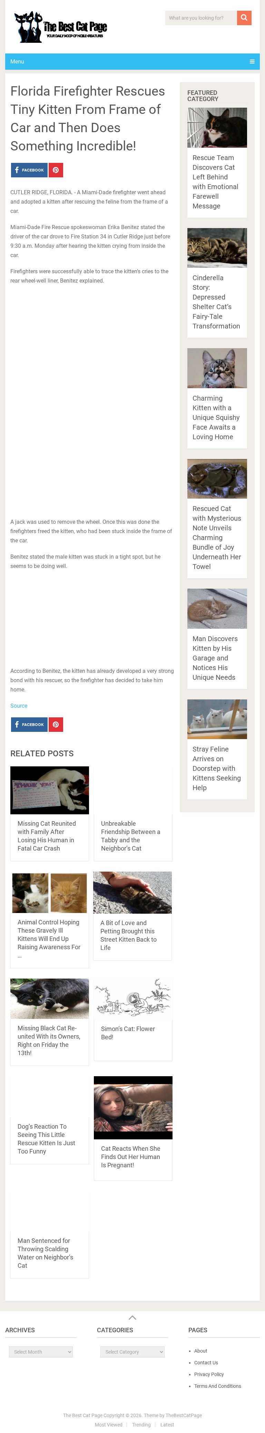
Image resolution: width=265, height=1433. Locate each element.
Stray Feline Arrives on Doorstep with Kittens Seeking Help (217, 768)
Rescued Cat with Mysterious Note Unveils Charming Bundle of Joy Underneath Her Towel (217, 537)
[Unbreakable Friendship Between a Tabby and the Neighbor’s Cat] (133, 790)
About (200, 1351)
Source (18, 706)
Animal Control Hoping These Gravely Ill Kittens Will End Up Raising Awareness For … (49, 939)
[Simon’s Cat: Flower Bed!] (133, 999)
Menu (17, 61)
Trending (141, 1424)
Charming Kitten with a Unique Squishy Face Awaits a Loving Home (216, 417)
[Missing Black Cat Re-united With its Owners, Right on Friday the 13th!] (49, 999)
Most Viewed (108, 1424)
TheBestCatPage (184, 1415)
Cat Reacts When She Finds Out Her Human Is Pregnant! (130, 1157)
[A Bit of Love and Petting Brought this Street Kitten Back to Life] (132, 892)
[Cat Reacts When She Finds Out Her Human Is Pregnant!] (133, 1107)
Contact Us (206, 1362)
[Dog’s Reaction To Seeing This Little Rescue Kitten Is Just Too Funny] (49, 1096)
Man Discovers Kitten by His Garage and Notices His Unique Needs (215, 658)
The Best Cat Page (82, 1415)
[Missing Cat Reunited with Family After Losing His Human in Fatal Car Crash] (49, 790)
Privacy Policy (209, 1374)
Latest (167, 1424)
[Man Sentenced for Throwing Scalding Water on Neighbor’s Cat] (49, 1211)
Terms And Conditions (217, 1386)
